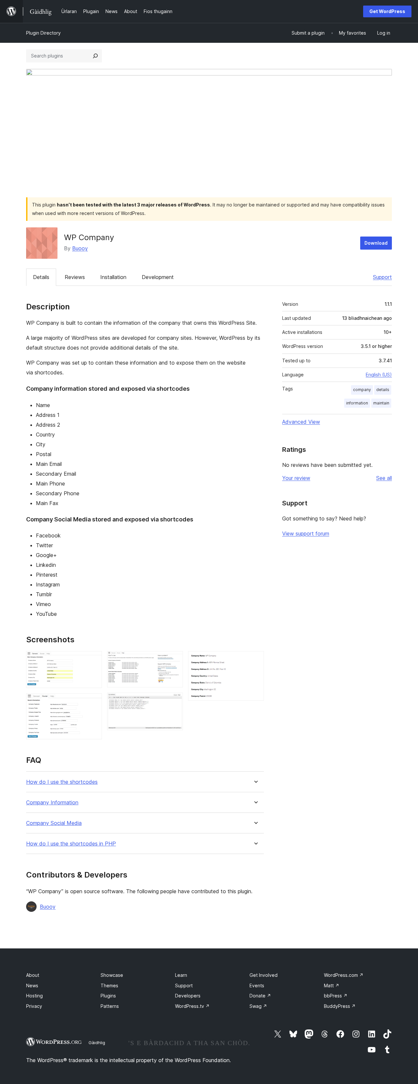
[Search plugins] (95, 55)
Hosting (34, 995)
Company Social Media (54, 823)
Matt (331, 985)
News (32, 985)
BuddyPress (340, 1006)
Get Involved (263, 975)
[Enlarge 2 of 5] (93, 702)
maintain (381, 403)
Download (376, 243)
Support (382, 277)
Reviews (75, 277)
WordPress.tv (192, 1006)
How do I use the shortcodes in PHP (71, 844)
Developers (188, 995)
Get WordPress (387, 11)
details (382, 389)
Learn (181, 975)
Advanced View (301, 422)
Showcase (112, 975)
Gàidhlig (96, 1042)
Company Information (52, 802)
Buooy (80, 248)
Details (41, 277)
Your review (296, 478)
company (362, 389)
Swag (258, 1006)
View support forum (305, 533)
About (32, 975)
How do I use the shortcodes (62, 782)
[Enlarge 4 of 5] (174, 701)
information (357, 403)
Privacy (34, 1006)
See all (384, 478)
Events (256, 985)
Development (158, 277)
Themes (109, 985)
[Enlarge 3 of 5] (174, 660)
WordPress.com (343, 975)
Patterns (110, 1006)
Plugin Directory (43, 33)
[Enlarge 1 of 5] (93, 660)
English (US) (379, 374)
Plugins (108, 995)
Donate (260, 995)
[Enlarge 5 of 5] (255, 660)
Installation (113, 277)
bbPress (335, 995)
